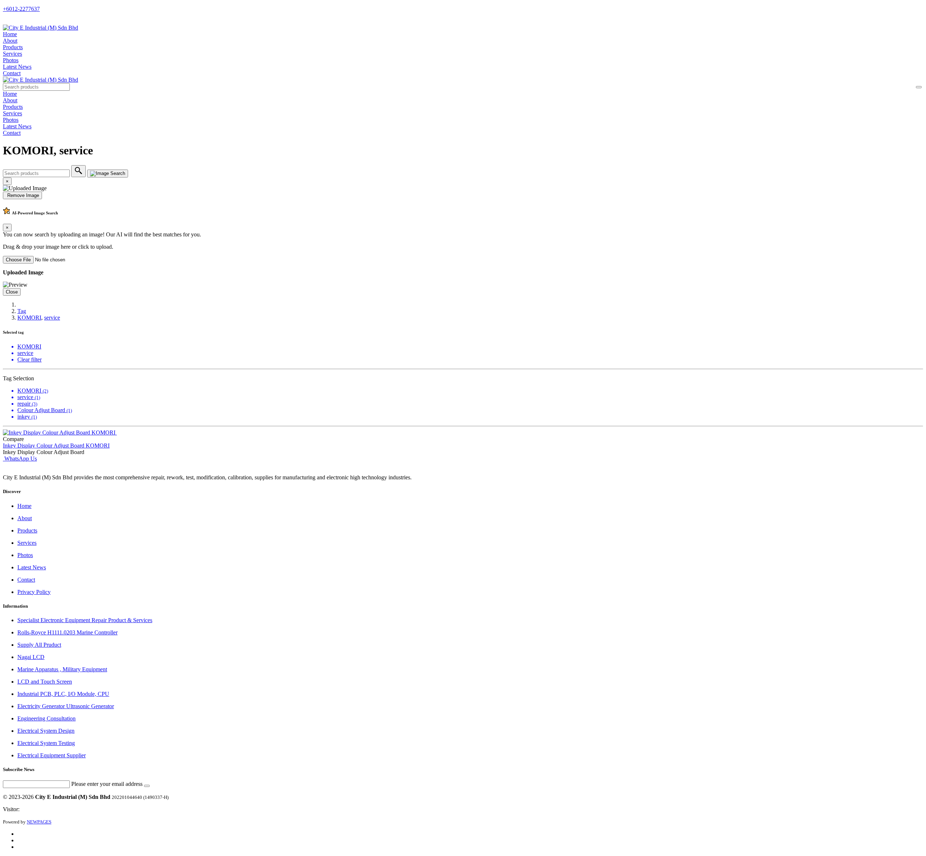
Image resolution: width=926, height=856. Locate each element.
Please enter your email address (107, 784)
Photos (10, 60)
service (52, 317)
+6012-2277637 (21, 9)
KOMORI (29, 317)
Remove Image (22, 195)
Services (12, 54)
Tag (21, 311)
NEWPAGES (39, 822)
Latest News (17, 67)
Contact (12, 73)
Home (10, 34)
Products (13, 47)
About (10, 41)
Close (12, 292)
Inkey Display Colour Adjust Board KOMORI (56, 445)
